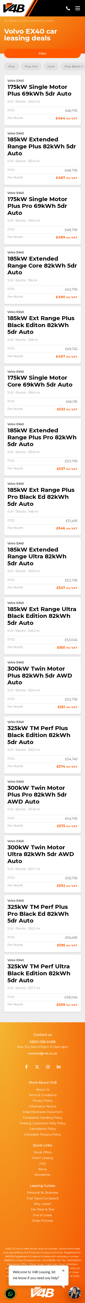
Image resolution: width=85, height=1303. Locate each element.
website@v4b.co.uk (42, 1053)
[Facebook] (26, 1068)
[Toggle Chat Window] (74, 1293)
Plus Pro (31, 66)
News (42, 1169)
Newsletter (42, 1175)
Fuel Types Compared (42, 1198)
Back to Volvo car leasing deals (30, 21)
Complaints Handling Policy (42, 1118)
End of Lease (42, 1215)
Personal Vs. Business (42, 1192)
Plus (11, 66)
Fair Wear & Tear (42, 1209)
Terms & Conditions (43, 1095)
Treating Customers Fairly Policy (42, 1123)
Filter (42, 53)
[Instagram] (47, 1068)
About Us (42, 1089)
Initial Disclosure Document (42, 1112)
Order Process (42, 1221)
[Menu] (77, 8)
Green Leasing (42, 1158)
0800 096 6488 (42, 1042)
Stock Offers (43, 1152)
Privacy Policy (43, 1101)
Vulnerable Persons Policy (42, 1134)
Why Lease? (42, 1204)
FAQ (42, 1164)
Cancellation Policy (42, 1129)
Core (50, 66)
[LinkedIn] (58, 1068)
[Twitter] (37, 1068)
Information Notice (42, 1106)
